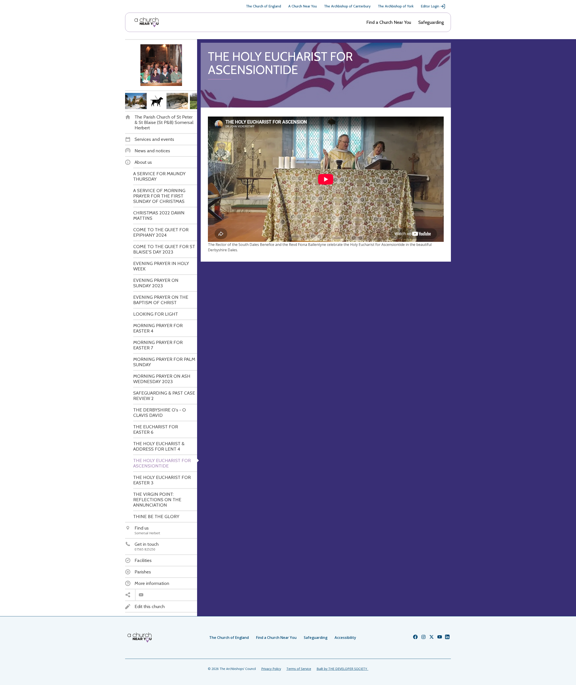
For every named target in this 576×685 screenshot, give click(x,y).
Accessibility (345, 637)
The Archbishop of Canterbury (347, 6)
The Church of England (263, 6)
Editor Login (430, 6)
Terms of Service (298, 669)
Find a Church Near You (388, 22)
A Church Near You (302, 6)
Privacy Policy (271, 669)
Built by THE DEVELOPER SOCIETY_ (342, 669)
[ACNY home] (146, 22)
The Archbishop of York (396, 6)
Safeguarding (431, 22)
